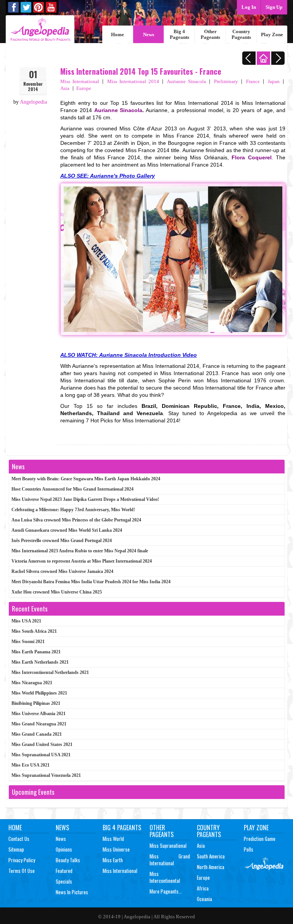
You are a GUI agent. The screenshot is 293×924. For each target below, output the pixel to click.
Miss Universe (116, 849)
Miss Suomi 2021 (28, 641)
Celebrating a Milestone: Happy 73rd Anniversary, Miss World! (73, 509)
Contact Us (18, 838)
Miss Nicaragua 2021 (31, 682)
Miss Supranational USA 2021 (41, 754)
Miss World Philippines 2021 (39, 693)
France (253, 81)
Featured (64, 870)
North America (210, 867)
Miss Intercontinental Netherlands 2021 (50, 672)
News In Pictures (72, 892)
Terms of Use (21, 870)
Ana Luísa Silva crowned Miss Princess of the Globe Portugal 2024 (76, 520)
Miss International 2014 (133, 81)
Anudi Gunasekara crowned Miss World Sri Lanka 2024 (66, 530)
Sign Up (274, 7)
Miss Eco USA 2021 (30, 765)
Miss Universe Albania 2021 (38, 713)
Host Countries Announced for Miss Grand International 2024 (72, 489)
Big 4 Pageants (179, 34)
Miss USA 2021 (26, 621)
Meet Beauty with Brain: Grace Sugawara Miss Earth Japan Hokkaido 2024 (85, 478)
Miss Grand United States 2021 (41, 744)
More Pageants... (166, 891)
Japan (274, 81)
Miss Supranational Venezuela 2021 (46, 775)
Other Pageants (210, 34)
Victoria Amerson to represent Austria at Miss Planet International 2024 (81, 561)
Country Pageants (241, 34)
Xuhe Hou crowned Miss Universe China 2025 (56, 592)
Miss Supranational (168, 845)
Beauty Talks (68, 860)
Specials (64, 881)
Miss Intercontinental (165, 877)
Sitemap (16, 849)
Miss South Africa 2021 (34, 631)
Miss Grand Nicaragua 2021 (38, 724)
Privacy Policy (21, 860)
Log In (248, 7)
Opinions (64, 849)
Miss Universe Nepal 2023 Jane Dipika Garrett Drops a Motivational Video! (85, 499)
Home (117, 34)
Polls (248, 849)
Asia (64, 88)
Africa (203, 888)
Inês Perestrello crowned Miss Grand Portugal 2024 (61, 540)
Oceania (204, 899)
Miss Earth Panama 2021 (36, 651)
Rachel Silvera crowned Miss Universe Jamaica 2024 (62, 571)
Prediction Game (259, 838)
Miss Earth (113, 860)
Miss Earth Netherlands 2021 (40, 662)
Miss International (79, 81)
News (148, 34)
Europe (83, 88)
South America (211, 856)
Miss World (113, 838)
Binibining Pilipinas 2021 (35, 703)
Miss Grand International (170, 859)
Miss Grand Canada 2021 (36, 734)
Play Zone (272, 34)
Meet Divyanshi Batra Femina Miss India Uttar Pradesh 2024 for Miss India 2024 (91, 581)
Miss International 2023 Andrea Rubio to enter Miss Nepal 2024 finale (79, 550)
